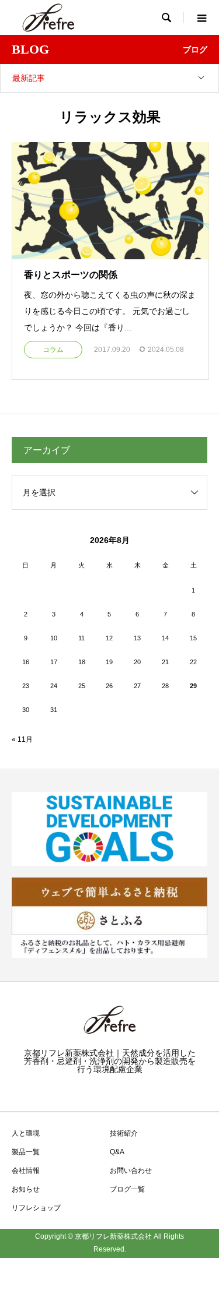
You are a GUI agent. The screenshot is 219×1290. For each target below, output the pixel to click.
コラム (53, 350)
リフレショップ (36, 1208)
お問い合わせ (131, 1170)
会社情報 (26, 1170)
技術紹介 (124, 1133)
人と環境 (26, 1133)
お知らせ (26, 1189)
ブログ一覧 (127, 1189)
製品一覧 (26, 1152)
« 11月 (22, 739)
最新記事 (28, 78)
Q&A (117, 1152)
